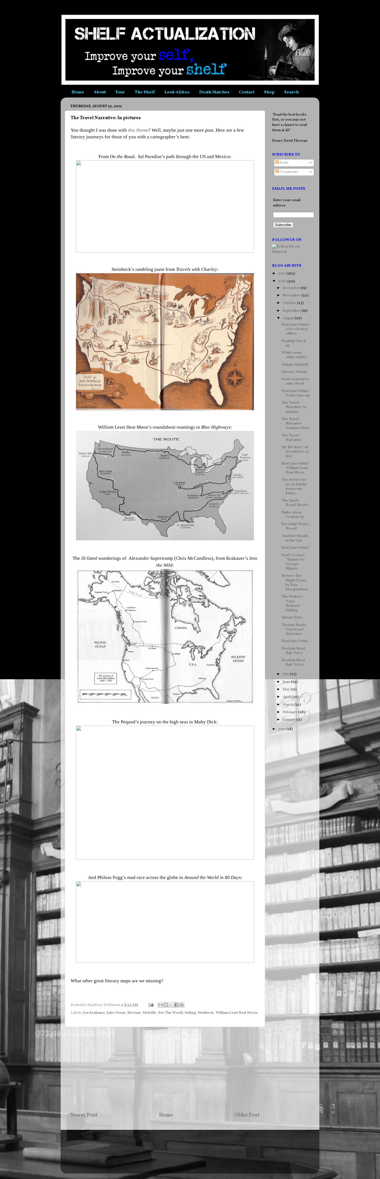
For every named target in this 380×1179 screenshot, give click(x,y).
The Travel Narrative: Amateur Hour (296, 423)
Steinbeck (206, 1012)
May (287, 689)
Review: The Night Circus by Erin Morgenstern (295, 582)
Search (291, 92)
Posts (283, 162)
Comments (288, 171)
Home (77, 92)
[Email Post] (150, 1005)
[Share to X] (171, 1005)
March (288, 704)
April (287, 697)
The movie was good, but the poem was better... (294, 486)
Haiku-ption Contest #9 (293, 514)
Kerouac (134, 1012)
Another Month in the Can (295, 538)
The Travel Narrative (291, 438)
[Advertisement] (165, 1069)
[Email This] (160, 1005)
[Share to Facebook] (176, 1005)
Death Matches (214, 92)
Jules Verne (116, 1012)
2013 (282, 273)
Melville (149, 1012)
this (131, 130)
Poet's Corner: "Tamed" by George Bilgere (293, 562)
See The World (170, 1012)
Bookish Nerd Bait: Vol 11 (293, 651)
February (290, 712)
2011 (282, 729)
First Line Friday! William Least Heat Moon (296, 468)
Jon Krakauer (94, 1012)
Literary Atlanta (294, 371)
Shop (269, 92)
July (286, 674)
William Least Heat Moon (236, 1012)
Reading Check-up (294, 343)
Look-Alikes (176, 92)
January (289, 719)
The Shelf (145, 92)
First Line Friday (295, 641)
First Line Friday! (296, 547)
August (289, 318)
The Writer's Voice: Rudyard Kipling (292, 603)
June (287, 682)
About (100, 92)
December (292, 288)
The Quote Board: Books (295, 503)
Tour (120, 92)
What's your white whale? (294, 355)
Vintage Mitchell (295, 364)
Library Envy (292, 617)
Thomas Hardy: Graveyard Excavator (294, 629)
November (292, 295)
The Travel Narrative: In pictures (294, 407)
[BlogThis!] (166, 1005)
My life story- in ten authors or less (295, 451)
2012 (282, 281)
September (292, 310)
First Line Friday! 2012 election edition (296, 329)
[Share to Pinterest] (181, 1005)
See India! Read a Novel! (295, 526)
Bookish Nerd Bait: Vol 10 (293, 662)
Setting (190, 1012)
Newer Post (83, 1115)
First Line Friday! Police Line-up (296, 393)
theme (142, 130)
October (290, 303)
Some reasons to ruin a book (295, 381)
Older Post (247, 1115)
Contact (246, 92)
